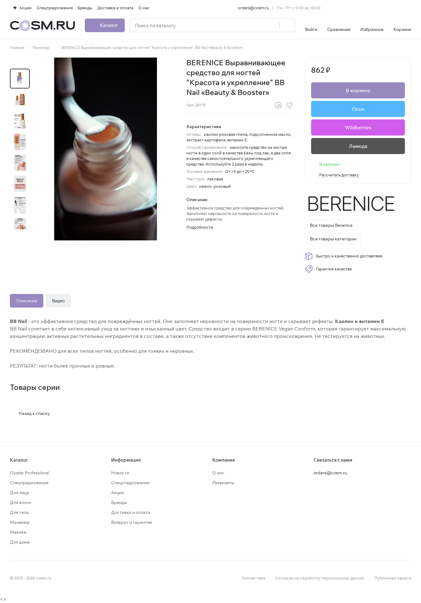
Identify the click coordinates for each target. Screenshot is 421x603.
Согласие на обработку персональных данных (319, 577)
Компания (223, 460)
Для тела (19, 512)
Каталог (19, 460)
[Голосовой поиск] (272, 25)
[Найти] (287, 25)
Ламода (358, 146)
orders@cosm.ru (253, 7)
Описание (26, 301)
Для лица (19, 492)
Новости (120, 473)
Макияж (18, 532)
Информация (126, 460)
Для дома (20, 542)
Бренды (119, 502)
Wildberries (358, 127)
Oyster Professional (29, 473)
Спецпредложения (29, 482)
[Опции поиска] (259, 25)
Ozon (358, 109)
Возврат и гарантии (131, 522)
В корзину (358, 90)
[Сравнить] (278, 105)
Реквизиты (223, 482)
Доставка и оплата (130, 512)
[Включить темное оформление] (408, 7)
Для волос (21, 502)
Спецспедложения (130, 482)
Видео (58, 301)
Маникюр (20, 522)
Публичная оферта (392, 577)
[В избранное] (289, 105)
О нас (218, 473)
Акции (117, 492)
